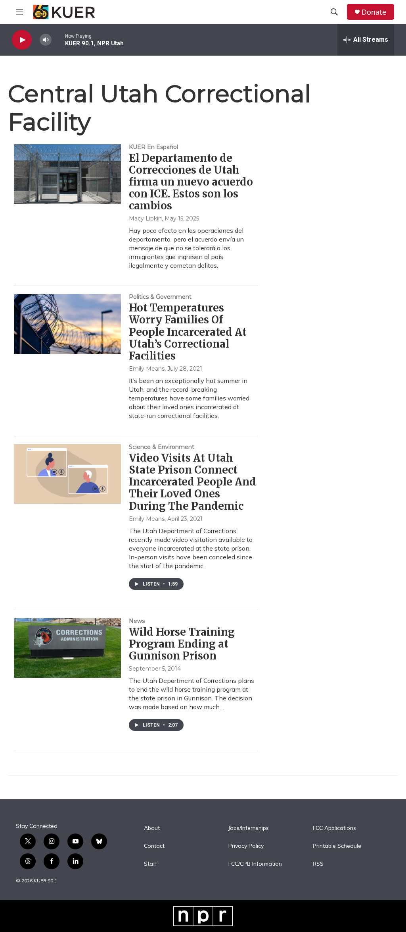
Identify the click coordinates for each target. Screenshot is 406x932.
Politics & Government (160, 296)
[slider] (58, 39)
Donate (374, 12)
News (137, 621)
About (152, 828)
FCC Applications (334, 828)
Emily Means (147, 368)
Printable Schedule (337, 846)
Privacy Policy (246, 846)
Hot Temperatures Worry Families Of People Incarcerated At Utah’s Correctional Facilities (188, 331)
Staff (150, 864)
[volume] (45, 40)
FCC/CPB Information (255, 864)
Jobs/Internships (248, 828)
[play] (21, 39)
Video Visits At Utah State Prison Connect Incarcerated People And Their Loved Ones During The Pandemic (192, 481)
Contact (154, 846)
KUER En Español (153, 147)
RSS (318, 864)
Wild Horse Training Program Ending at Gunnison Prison (182, 643)
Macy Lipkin (145, 218)
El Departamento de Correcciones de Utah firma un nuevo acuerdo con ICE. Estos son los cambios (191, 182)
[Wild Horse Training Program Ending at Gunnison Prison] (67, 648)
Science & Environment (161, 447)
